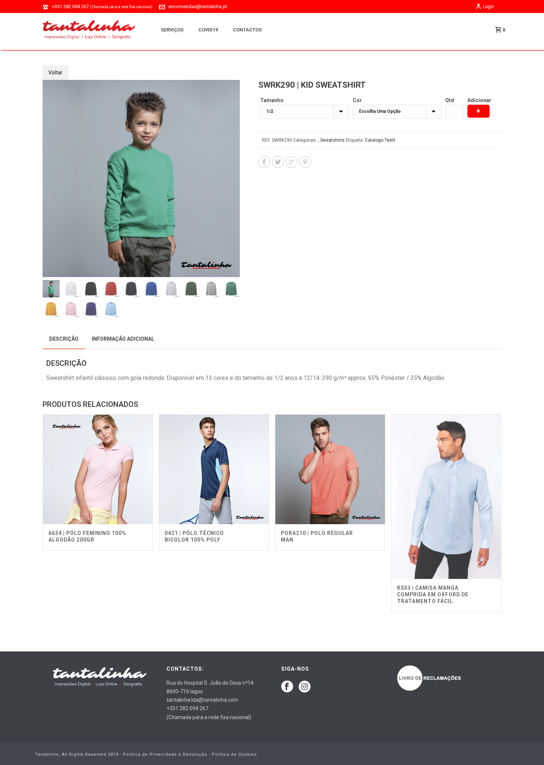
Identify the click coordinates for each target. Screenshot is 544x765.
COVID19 (208, 30)
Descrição (63, 339)
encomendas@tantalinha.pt (197, 6)
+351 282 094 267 (102, 6)
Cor (357, 100)
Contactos (247, 30)
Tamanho (271, 100)
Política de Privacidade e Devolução (165, 754)
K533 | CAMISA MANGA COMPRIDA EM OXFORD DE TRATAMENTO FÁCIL (433, 594)
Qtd (449, 100)
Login (488, 6)
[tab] (64, 338)
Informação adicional (123, 339)
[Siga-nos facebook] (287, 687)
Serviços (172, 30)
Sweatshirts (332, 140)
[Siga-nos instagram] (304, 687)
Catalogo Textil (380, 140)
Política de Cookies (234, 754)
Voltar (55, 72)
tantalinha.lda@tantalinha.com (202, 700)
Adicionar (479, 100)
